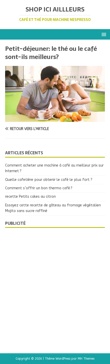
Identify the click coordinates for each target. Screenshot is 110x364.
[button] (103, 34)
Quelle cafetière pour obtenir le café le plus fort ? (48, 180)
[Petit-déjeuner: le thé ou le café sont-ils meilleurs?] (55, 119)
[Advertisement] (55, 288)
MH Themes (86, 358)
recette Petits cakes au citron (30, 196)
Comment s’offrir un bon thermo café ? (38, 188)
